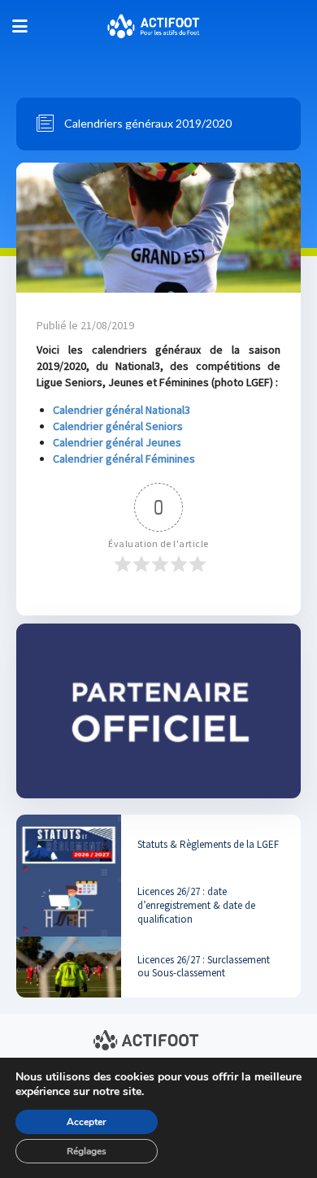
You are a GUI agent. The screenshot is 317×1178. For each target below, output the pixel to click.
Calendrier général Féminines (124, 458)
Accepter (86, 1121)
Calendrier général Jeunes (117, 442)
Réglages (86, 1151)
